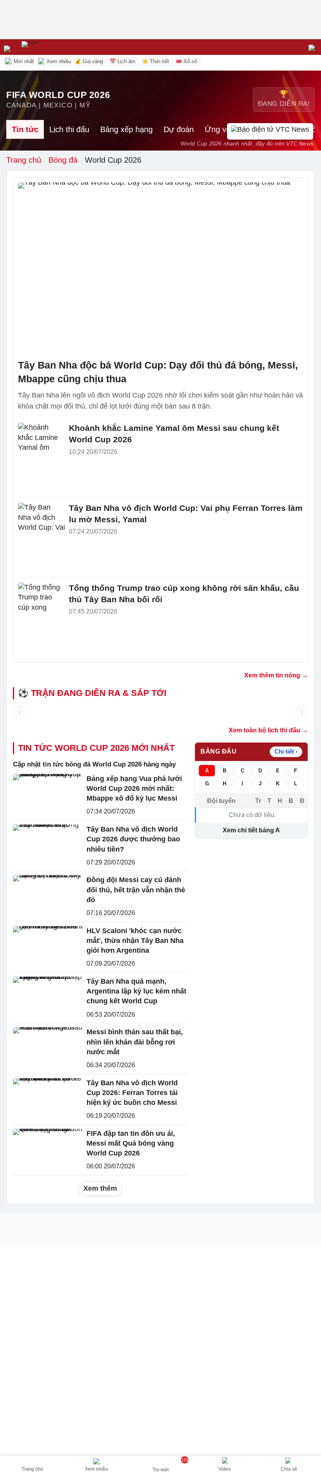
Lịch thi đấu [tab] (69, 129)
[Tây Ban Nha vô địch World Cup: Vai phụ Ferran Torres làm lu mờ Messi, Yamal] (41, 518)
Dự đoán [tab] (179, 129)
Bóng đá (63, 160)
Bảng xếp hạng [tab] (126, 129)
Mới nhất (23, 61)
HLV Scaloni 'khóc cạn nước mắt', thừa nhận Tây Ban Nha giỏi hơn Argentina (135, 940)
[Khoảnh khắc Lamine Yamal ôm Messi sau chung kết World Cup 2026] (41, 438)
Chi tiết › (286, 751)
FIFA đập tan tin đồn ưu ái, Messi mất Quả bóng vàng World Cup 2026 (131, 1143)
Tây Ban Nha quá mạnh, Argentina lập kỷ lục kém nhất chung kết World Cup (136, 991)
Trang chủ (23, 160)
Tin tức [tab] (25, 129)
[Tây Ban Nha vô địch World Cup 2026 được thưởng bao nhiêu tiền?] (48, 845)
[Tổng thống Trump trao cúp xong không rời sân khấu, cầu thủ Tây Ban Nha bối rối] (41, 598)
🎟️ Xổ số (186, 61)
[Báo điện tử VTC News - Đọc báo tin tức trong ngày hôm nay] (48, 47)
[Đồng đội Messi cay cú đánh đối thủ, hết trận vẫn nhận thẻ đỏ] (48, 896)
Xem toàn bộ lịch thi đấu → (268, 730)
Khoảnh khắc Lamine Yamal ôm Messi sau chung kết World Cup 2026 (174, 433)
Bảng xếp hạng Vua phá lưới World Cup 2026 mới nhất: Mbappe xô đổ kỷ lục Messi (134, 788)
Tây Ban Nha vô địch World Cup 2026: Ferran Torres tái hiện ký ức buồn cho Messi (132, 1092)
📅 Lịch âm (122, 61)
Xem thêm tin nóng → (276, 675)
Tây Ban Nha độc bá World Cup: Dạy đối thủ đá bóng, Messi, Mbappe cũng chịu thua (158, 372)
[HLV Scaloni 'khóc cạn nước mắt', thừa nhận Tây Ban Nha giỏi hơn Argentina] (48, 947)
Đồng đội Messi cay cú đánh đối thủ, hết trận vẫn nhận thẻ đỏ (136, 889)
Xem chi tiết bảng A (251, 830)
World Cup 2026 (113, 160)
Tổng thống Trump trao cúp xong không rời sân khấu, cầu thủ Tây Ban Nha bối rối (184, 593)
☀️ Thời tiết (155, 61)
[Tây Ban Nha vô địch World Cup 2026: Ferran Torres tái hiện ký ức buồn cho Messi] (48, 1099)
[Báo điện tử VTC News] (270, 131)
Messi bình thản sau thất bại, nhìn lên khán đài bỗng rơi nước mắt (135, 1041)
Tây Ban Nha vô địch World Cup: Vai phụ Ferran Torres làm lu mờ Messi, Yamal (186, 513)
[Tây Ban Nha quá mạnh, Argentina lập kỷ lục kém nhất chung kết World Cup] (48, 998)
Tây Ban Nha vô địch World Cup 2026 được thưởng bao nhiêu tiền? (133, 839)
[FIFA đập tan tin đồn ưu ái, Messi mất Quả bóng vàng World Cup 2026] (48, 1150)
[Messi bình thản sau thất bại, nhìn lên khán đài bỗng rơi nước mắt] (48, 1048)
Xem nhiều (58, 61)
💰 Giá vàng (89, 61)
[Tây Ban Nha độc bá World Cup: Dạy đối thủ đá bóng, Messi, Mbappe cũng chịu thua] (160, 268)
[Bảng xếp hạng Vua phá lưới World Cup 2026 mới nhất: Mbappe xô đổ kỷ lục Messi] (48, 795)
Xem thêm (100, 1188)
